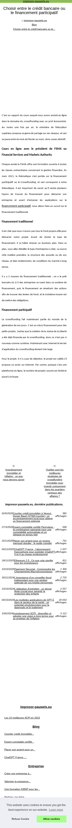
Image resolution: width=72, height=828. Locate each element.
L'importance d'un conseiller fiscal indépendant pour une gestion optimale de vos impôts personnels (33, 580)
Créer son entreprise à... (17, 773)
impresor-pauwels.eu (35, 20)
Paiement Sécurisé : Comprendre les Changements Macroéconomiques (34, 570)
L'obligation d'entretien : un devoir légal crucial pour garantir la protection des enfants (33, 591)
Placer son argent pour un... (19, 749)
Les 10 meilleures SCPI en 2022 (22, 717)
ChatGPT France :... (15, 757)
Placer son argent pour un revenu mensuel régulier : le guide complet (32, 542)
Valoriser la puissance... (17, 781)
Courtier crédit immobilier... (19, 733)
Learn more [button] (56, 809)
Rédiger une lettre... (15, 797)
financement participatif (16, 205)
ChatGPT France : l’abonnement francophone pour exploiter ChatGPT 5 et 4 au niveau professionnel (34, 552)
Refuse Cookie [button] (20, 818)
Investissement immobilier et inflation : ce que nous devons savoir (13, 474)
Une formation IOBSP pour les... (22, 789)
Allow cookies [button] (51, 818)
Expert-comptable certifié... (19, 741)
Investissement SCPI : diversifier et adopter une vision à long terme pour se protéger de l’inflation (33, 616)
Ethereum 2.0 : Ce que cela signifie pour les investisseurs (33, 561)
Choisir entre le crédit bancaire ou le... (34, 29)
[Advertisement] (36, 69)
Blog (34, 24)
